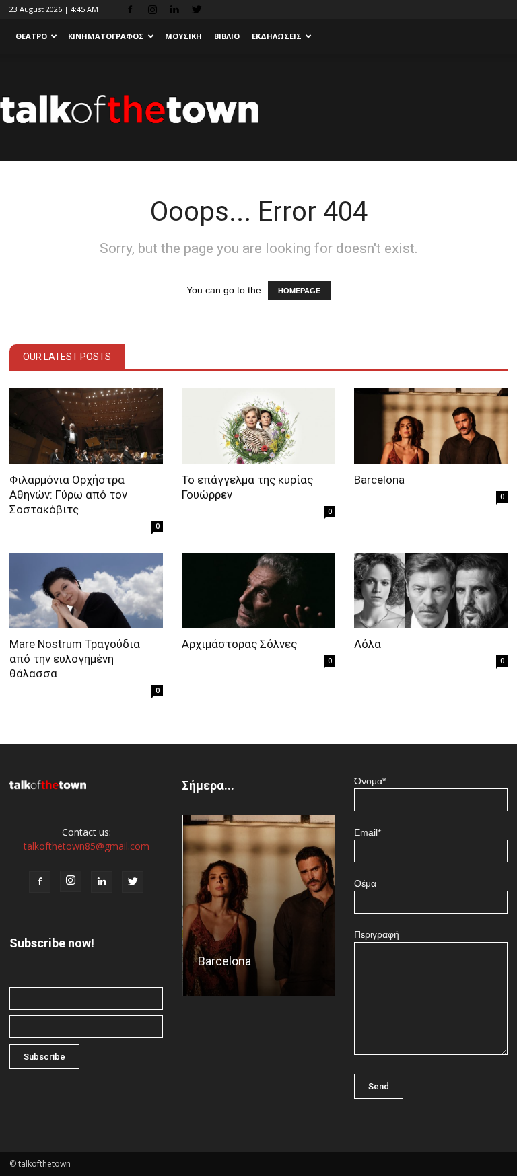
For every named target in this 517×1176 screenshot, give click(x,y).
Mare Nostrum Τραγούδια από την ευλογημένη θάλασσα (74, 658)
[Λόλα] (431, 590)
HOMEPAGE (299, 291)
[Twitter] (196, 9)
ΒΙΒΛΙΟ (227, 36)
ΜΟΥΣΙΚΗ (183, 36)
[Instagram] (152, 9)
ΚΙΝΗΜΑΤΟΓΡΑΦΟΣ (106, 36)
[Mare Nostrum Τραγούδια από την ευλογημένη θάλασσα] (86, 590)
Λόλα (367, 644)
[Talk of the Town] (258, 109)
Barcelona (379, 479)
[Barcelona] (431, 426)
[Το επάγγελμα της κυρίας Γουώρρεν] (258, 426)
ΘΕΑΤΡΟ (31, 36)
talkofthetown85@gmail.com (86, 846)
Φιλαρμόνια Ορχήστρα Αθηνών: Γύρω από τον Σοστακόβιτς (68, 494)
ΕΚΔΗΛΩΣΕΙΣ (277, 36)
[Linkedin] (174, 9)
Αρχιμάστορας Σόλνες (239, 644)
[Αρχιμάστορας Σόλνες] (258, 590)
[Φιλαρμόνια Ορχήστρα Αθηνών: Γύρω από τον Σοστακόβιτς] (86, 426)
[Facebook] (130, 9)
